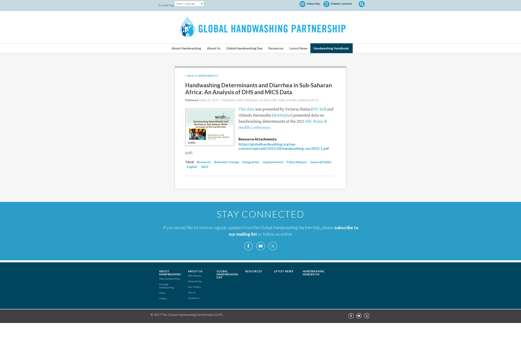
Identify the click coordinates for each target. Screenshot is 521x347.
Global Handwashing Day (244, 48)
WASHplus (282, 115)
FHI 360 (318, 109)
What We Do (194, 281)
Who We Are (194, 275)
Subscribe (313, 3)
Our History (194, 286)
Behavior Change (226, 162)
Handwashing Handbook (331, 48)
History (163, 298)
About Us (213, 48)
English (192, 167)
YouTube (260, 246)
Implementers (273, 162)
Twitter (272, 246)
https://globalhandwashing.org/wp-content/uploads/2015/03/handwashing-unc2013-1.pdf (284, 146)
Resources (275, 48)
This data (247, 109)
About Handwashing (186, 48)
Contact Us (194, 298)
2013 (204, 167)
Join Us (192, 292)
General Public (321, 162)
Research (203, 162)
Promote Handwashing (166, 286)
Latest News (298, 48)
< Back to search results (201, 75)
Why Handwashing (169, 278)
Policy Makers (297, 162)
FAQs (162, 292)
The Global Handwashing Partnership (260, 27)
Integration (250, 162)
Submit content (341, 3)
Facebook (248, 246)
